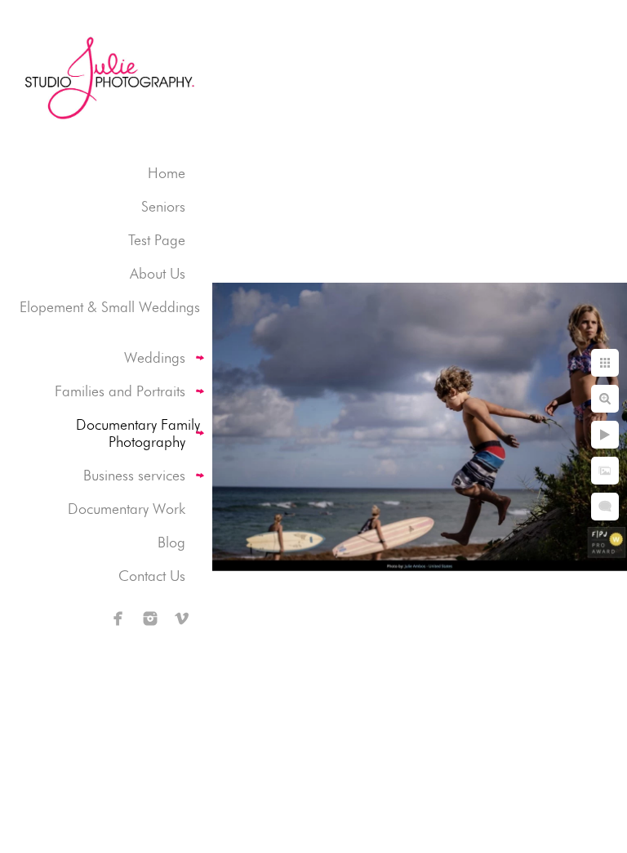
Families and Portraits (120, 391)
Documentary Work (126, 508)
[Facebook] (118, 618)
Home (166, 172)
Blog (171, 542)
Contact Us (151, 575)
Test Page (156, 239)
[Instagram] (150, 618)
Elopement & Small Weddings (110, 306)
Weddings (154, 357)
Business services (134, 475)
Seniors (163, 206)
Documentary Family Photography (138, 433)
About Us (157, 273)
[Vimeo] (182, 618)
